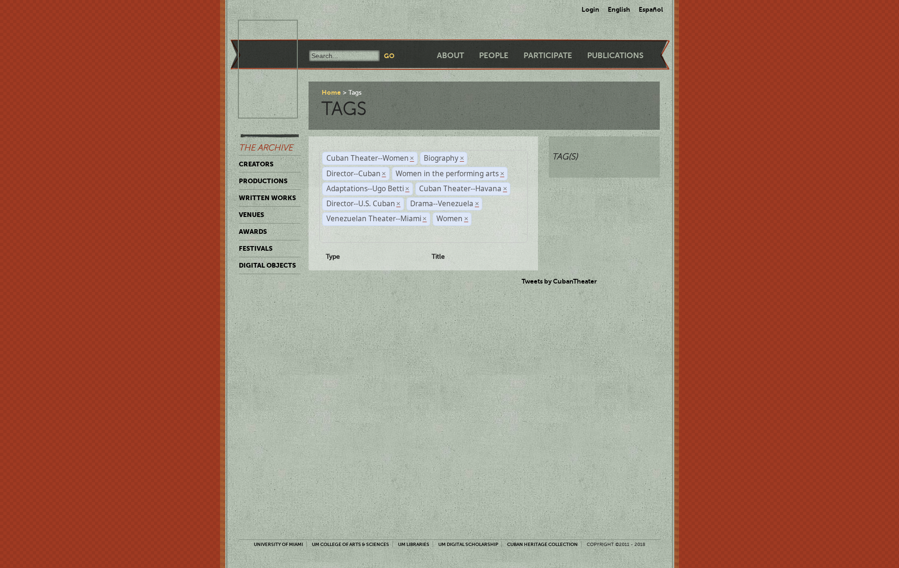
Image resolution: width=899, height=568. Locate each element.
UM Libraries (413, 544)
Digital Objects (267, 265)
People (493, 55)
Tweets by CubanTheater (559, 281)
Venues (251, 214)
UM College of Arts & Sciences (350, 544)
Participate (547, 55)
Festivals (256, 248)
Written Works (267, 198)
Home (331, 92)
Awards (253, 231)
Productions (263, 181)
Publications (615, 55)
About (450, 55)
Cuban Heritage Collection (542, 544)
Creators (256, 164)
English (619, 9)
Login (590, 9)
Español (651, 9)
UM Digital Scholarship (468, 544)
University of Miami (278, 544)
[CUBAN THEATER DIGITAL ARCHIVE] (259, 31)
